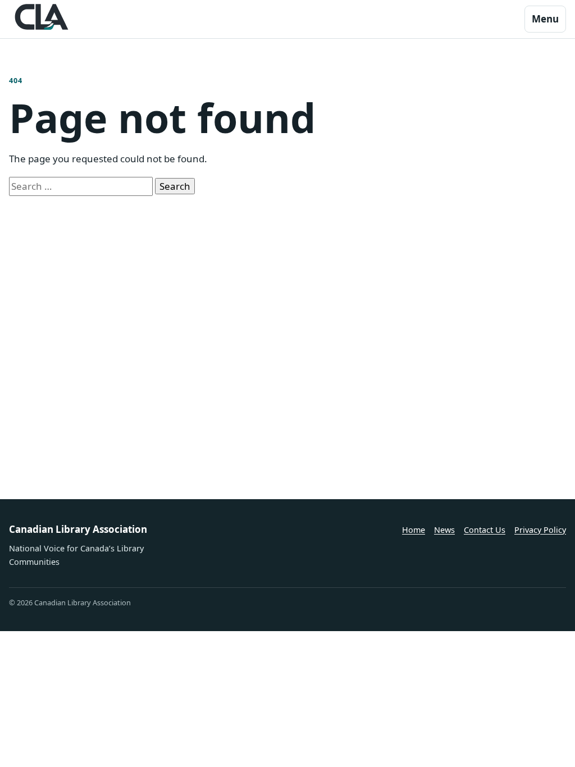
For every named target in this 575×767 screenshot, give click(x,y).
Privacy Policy (540, 529)
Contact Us (484, 529)
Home (413, 529)
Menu (545, 18)
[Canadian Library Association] (41, 17)
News (444, 529)
